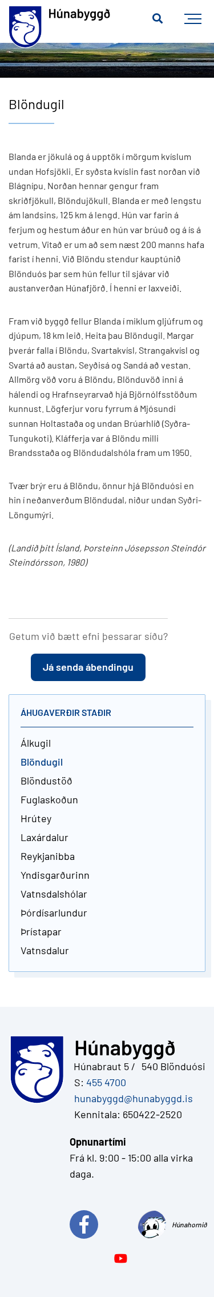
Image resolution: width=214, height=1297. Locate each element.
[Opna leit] (157, 19)
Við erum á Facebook (104, 1224)
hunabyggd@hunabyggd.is (131, 1098)
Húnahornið (188, 1224)
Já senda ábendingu (88, 666)
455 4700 (106, 1082)
